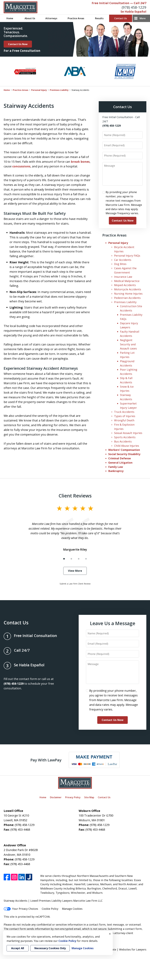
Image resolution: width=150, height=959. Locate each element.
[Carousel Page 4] (86, 558)
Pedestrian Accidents (127, 298)
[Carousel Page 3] (78, 558)
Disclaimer (56, 797)
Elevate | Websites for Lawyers (121, 949)
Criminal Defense (119, 458)
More (143, 18)
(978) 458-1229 (134, 7)
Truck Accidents (124, 412)
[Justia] (29, 877)
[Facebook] (7, 877)
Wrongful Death (124, 420)
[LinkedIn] (21, 877)
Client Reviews (75, 495)
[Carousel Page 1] (64, 558)
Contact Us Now (18, 44)
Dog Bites (120, 264)
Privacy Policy (73, 797)
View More (75, 570)
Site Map (89, 797)
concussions (21, 166)
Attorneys (51, 18)
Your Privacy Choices (25, 908)
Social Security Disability (124, 454)
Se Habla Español (133, 11)
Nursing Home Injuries (128, 293)
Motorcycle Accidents (127, 289)
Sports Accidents (124, 437)
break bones (80, 162)
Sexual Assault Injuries (128, 433)
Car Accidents (122, 260)
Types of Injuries (124, 416)
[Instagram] (14, 877)
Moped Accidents (125, 285)
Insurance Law (123, 276)
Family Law (115, 467)
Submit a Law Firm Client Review (75, 583)
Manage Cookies (72, 908)
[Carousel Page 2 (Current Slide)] (71, 558)
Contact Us (120, 18)
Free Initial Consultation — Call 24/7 (119, 3)
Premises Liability (59, 90)
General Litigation (120, 462)
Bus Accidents (123, 441)
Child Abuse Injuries (126, 445)
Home (9, 18)
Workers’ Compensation (124, 450)
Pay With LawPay (45, 760)
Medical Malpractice (126, 281)
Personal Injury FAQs (127, 255)
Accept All (17, 948)
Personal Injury (39, 90)
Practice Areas (76, 18)
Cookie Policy (50, 908)
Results (99, 18)
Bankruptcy (115, 471)
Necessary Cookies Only (50, 948)
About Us (30, 18)
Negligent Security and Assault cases (128, 344)
